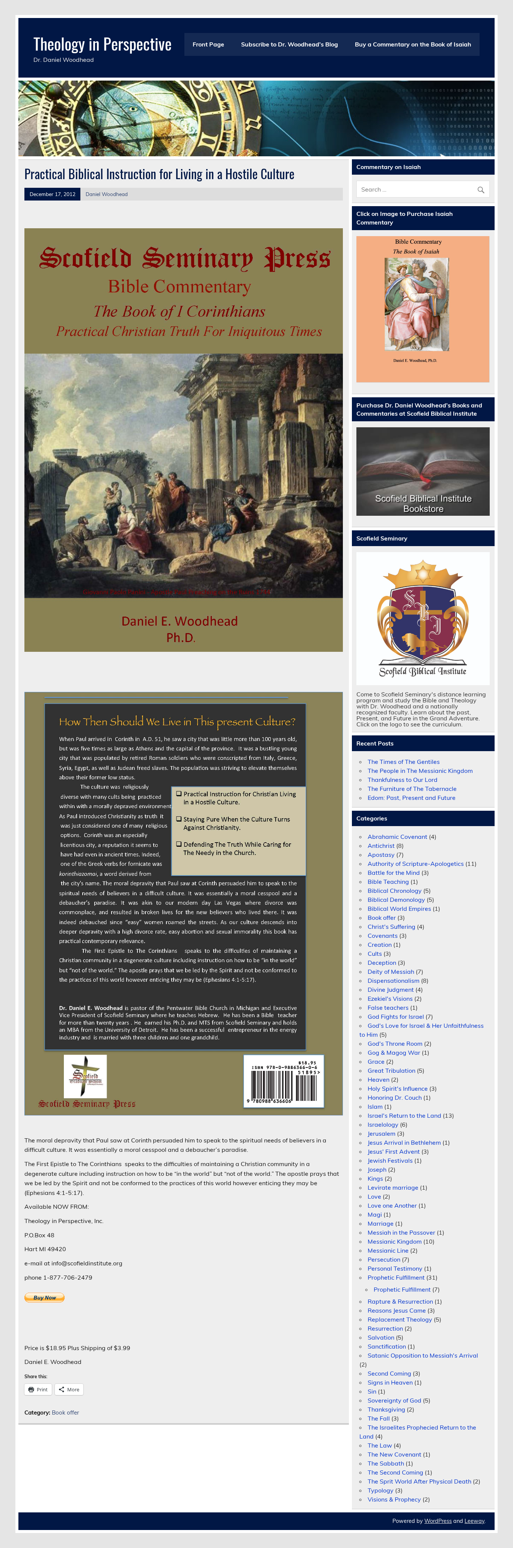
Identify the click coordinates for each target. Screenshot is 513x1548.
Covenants (383, 935)
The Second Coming (395, 1472)
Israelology (383, 1124)
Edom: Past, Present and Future (412, 797)
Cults (375, 953)
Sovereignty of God (394, 1400)
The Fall (379, 1418)
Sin (372, 1391)
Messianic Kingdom (395, 1241)
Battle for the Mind (394, 872)
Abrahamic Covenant (397, 836)
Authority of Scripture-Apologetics (416, 863)
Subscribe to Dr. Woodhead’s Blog (289, 44)
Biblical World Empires (399, 908)
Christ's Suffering (391, 926)
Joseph (377, 1169)
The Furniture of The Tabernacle (412, 788)
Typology (381, 1490)
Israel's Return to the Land (404, 1115)
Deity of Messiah (391, 971)
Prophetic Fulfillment (396, 1277)
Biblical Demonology (396, 899)
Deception (382, 962)
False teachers (388, 1007)
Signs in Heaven (390, 1382)
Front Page (208, 44)
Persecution (384, 1259)
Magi (375, 1214)
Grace (376, 1061)
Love (374, 1196)
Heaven (378, 1079)
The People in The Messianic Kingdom (420, 770)
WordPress (438, 1521)
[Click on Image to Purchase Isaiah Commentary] (423, 309)
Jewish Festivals (390, 1160)
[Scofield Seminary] (423, 618)
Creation (380, 944)
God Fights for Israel (396, 1016)
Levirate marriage (393, 1187)
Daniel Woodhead (107, 194)
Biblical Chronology (395, 890)
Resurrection (385, 1328)
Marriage (381, 1223)
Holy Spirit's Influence (398, 1088)
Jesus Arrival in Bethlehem (404, 1142)
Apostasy (381, 854)
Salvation (381, 1337)
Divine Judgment (391, 989)
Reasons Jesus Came (397, 1310)
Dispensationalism (393, 980)
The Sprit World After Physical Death (419, 1481)
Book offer (65, 1412)
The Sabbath (386, 1463)
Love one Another (392, 1205)
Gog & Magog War (394, 1052)
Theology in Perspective (102, 43)
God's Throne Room (395, 1043)
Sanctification (387, 1346)
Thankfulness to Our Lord (403, 779)
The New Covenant (394, 1454)
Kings (375, 1178)
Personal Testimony (395, 1268)
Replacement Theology (400, 1319)
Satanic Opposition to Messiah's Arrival (423, 1355)
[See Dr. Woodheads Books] (423, 471)
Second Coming (389, 1373)
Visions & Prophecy (394, 1499)
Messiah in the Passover (401, 1232)
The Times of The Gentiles (404, 761)
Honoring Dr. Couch (395, 1097)
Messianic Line (388, 1250)
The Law (380, 1445)
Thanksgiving (386, 1409)
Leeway (474, 1521)
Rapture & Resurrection (400, 1301)
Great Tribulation (391, 1070)
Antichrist (381, 845)
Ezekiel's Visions (390, 998)
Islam (375, 1106)
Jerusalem (381, 1133)
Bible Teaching (388, 881)
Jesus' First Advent (394, 1151)
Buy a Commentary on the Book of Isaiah (413, 44)
